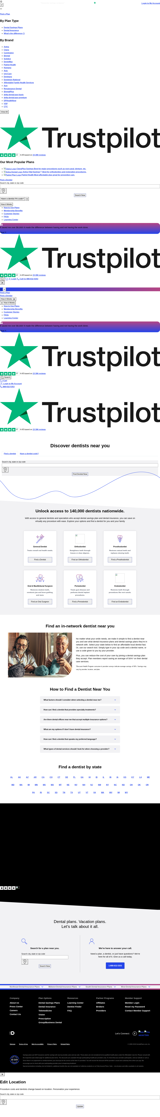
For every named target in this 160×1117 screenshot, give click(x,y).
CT (59, 777)
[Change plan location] (1, 5)
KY (132, 777)
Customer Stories (11, 214)
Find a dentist (10, 454)
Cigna (6, 50)
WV (110, 793)
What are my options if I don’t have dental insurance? (67, 729)
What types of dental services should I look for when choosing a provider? (76, 749)
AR (35, 777)
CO (51, 777)
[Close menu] (2, 283)
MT (60, 785)
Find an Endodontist (120, 602)
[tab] (10, 453)
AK (19, 777)
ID (97, 777)
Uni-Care (8, 74)
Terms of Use (23, 1044)
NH (83, 785)
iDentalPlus (9, 92)
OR (147, 785)
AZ (27, 777)
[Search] (2, 279)
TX (71, 793)
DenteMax (8, 62)
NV (76, 785)
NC (115, 785)
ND (123, 785)
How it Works (6, 204)
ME (148, 777)
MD (12, 785)
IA (117, 777)
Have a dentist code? (29, 454)
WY (126, 793)
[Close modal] (2, 1074)
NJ (91, 785)
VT (87, 793)
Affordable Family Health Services (19, 83)
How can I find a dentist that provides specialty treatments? (70, 710)
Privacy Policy (52, 1044)
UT (79, 793)
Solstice (7, 59)
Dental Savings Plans (13, 28)
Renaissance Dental (13, 89)
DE (66, 777)
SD (56, 793)
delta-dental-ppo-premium (15, 98)
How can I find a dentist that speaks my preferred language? (70, 739)
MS (44, 785)
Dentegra (8, 77)
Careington (9, 53)
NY (107, 785)
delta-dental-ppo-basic (14, 95)
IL (103, 777)
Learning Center (11, 220)
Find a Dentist (6, 180)
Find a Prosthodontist (120, 560)
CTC (6, 107)
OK (139, 785)
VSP (6, 104)
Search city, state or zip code (12, 183)
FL (74, 777)
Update (80, 1106)
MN (36, 785)
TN (64, 793)
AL (11, 777)
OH (131, 785)
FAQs (6, 217)
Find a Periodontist (80, 602)
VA (94, 793)
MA (21, 785)
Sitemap (12, 1044)
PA (33, 793)
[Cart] (6, 279)
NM (99, 785)
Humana (7, 68)
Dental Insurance (11, 30)
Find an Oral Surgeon (40, 602)
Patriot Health (10, 65)
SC (48, 793)
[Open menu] (1, 8)
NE (68, 785)
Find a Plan (5, 14)
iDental (7, 56)
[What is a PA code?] (27, 199)
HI (90, 777)
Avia (6, 71)
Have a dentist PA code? (12, 199)
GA (82, 777)
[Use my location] (3, 191)
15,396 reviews (39, 155)
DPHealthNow (10, 101)
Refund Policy (65, 1044)
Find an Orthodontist (80, 560)
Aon (5, 86)
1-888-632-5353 (115, 966)
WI (118, 793)
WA (102, 793)
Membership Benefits (13, 211)
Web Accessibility (38, 1044)
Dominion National (12, 80)
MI (29, 785)
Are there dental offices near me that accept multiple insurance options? (75, 720)
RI (41, 793)
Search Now (80, 195)
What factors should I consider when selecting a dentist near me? (72, 700)
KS (125, 777)
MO (52, 785)
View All (4, 112)
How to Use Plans (11, 208)
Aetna (6, 47)
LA (140, 777)
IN (110, 777)
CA (43, 777)
